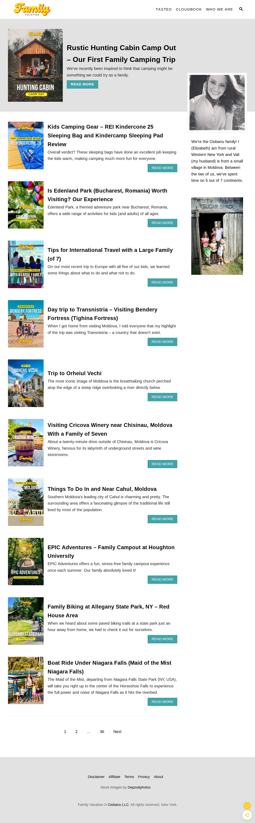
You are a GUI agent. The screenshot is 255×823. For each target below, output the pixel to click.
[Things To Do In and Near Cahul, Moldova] (26, 504)
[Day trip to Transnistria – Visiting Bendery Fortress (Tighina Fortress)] (26, 326)
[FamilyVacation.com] (44, 9)
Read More (84, 85)
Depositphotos (139, 787)
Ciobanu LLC (118, 805)
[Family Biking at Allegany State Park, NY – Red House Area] (26, 623)
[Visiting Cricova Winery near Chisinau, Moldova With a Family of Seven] (26, 445)
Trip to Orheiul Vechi (75, 373)
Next (117, 731)
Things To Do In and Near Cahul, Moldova (102, 489)
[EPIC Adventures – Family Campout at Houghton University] (26, 563)
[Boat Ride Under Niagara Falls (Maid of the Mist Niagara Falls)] (26, 682)
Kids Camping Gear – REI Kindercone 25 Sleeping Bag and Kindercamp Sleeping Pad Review (105, 135)
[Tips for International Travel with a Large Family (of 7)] (26, 266)
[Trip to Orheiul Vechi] (26, 385)
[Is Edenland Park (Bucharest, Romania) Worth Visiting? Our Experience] (26, 207)
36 (102, 731)
